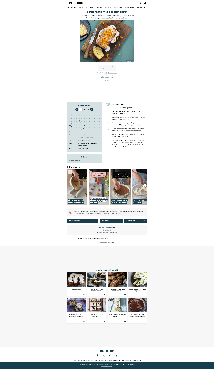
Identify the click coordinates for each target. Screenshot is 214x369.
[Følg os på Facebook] (97, 355)
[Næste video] (144, 185)
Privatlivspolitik (116, 364)
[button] (77, 187)
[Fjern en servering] (76, 109)
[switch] (108, 104)
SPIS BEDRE (75, 3)
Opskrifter (72, 7)
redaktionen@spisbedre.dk (132, 360)
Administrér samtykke (128, 364)
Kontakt (81, 364)
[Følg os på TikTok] (116, 355)
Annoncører (88, 364)
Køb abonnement (98, 364)
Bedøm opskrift (112, 73)
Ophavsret (108, 364)
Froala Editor (110, 242)
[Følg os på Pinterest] (110, 355)
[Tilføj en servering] (91, 109)
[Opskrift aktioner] (84, 294)
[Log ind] (145, 3)
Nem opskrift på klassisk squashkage (96, 238)
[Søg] (140, 3)
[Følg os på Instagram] (103, 355)
